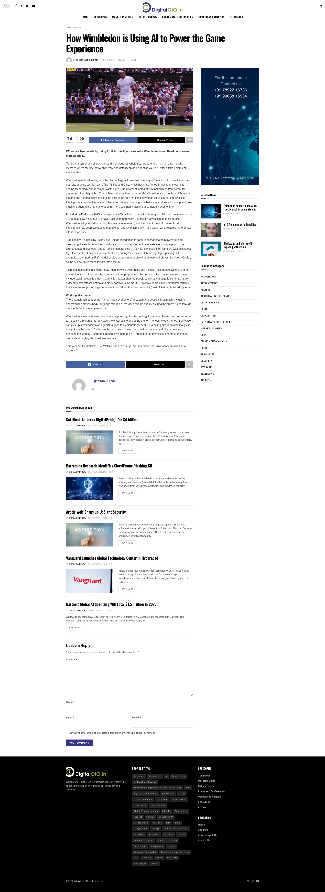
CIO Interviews (147, 17)
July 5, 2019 (108, 60)
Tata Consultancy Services (175, 852)
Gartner (150, 817)
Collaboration (179, 799)
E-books (166, 811)
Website (136, 717)
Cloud (204, 309)
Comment (72, 659)
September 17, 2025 (99, 610)
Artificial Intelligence (215, 296)
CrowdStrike (140, 805)
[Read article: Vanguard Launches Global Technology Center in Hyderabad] (89, 581)
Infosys (155, 828)
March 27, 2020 (232, 213)
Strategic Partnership (145, 852)
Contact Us (204, 840)
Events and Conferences (177, 17)
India (177, 822)
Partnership (140, 846)
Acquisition (208, 277)
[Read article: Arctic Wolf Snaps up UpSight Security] (89, 534)
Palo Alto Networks (144, 840)
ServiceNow (157, 846)
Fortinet (138, 817)
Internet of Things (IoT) (176, 828)
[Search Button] (321, 6)
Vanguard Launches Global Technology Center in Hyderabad (112, 558)
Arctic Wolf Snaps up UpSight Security (96, 512)
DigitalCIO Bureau (87, 60)
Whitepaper (140, 863)
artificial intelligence (145, 782)
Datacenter (208, 316)
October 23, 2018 (233, 251)
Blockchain (168, 793)
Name (70, 702)
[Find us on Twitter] (21, 6)
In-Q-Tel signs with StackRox (239, 224)
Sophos (171, 846)
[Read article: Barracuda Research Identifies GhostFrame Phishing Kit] (89, 488)
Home (85, 17)
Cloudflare (162, 799)
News (204, 335)
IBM (168, 822)
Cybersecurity (158, 805)
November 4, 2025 (98, 564)
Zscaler (154, 863)
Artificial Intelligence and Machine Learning (157, 787)
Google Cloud (141, 822)
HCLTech (157, 822)
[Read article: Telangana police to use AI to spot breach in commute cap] (211, 211)
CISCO (182, 793)
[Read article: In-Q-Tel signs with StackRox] (211, 230)
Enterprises (181, 811)
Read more (129, 450)
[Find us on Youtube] (33, 6)
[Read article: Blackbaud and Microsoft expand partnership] (211, 249)
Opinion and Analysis (211, 17)
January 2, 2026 (97, 425)
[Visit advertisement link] (230, 126)
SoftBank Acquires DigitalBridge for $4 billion (102, 419)
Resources (237, 17)
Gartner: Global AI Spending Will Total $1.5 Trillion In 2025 (111, 604)
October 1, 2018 (233, 228)
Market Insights (122, 17)
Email (70, 718)
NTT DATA (169, 834)
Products (207, 348)
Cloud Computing (143, 799)
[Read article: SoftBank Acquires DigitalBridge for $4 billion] (89, 442)
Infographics (140, 828)
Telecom (206, 380)
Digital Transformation (146, 811)
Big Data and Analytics (146, 793)
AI (167, 776)
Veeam (159, 857)
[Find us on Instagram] (27, 6)
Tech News (100, 17)
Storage (206, 367)
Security (206, 361)
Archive (77, 27)
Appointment (209, 283)
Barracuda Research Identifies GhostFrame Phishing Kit (109, 466)
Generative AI (166, 817)
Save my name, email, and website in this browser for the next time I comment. (112, 733)
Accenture (139, 776)
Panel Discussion (167, 840)
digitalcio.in (78, 881)
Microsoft (154, 834)
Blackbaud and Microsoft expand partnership (237, 245)
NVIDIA (181, 834)
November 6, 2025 (98, 518)
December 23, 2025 (98, 472)
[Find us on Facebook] (16, 6)
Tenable (146, 857)
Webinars (172, 857)
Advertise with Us (207, 835)
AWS (188, 787)
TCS (136, 857)
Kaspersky (139, 834)
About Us (203, 830)
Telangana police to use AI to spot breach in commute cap (240, 207)
